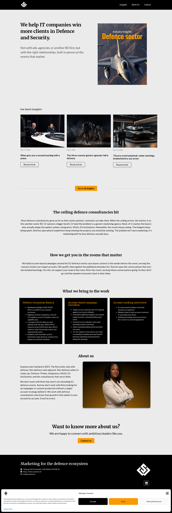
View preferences (153, 501)
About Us (135, 5)
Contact (147, 5)
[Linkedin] (146, 483)
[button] (167, 493)
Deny (123, 501)
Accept (93, 501)
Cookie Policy (8, 509)
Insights (123, 5)
